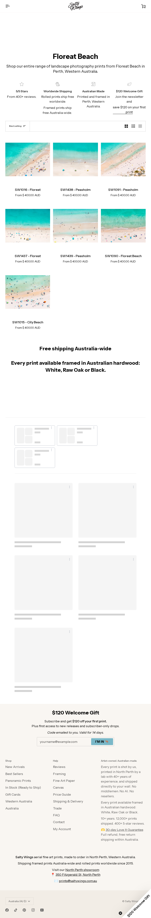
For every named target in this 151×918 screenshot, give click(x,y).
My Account (62, 829)
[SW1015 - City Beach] (27, 292)
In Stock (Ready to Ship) (23, 787)
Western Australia (18, 801)
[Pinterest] (24, 910)
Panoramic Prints (18, 781)
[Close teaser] (120, 913)
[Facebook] (7, 910)
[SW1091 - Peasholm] (123, 160)
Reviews (59, 767)
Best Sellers (14, 774)
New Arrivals (15, 767)
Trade (57, 808)
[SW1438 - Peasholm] (75, 160)
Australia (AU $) (17, 901)
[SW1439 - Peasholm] (75, 226)
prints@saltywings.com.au (78, 881)
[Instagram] (33, 910)
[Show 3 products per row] (133, 126)
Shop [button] (8, 760)
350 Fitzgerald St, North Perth (78, 874)
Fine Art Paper (64, 781)
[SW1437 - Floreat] (27, 226)
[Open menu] (10, 6)
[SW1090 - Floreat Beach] (123, 226)
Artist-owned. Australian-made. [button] (119, 760)
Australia (12, 808)
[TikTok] (15, 910)
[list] (75, 447)
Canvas (58, 787)
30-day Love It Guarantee (124, 830)
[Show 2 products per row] (126, 126)
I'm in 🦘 (102, 741)
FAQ (56, 815)
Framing (59, 774)
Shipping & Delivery (68, 801)
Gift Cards (12, 794)
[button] (136, 903)
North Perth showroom (82, 870)
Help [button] (55, 760)
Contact (59, 822)
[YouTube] (42, 910)
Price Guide (62, 794)
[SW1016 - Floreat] (27, 160)
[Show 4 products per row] (141, 126)
